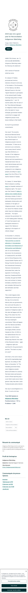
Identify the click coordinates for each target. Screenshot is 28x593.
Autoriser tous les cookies (14, 590)
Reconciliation (9, 427)
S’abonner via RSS (7, 484)
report (7, 186)
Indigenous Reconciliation (11, 424)
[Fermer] (26, 571)
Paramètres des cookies (14, 581)
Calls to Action (9, 421)
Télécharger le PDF (7, 482)
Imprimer (5, 479)
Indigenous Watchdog (15, 45)
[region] (14, 581)
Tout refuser (14, 585)
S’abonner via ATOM (8, 486)
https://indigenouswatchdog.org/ (11, 467)
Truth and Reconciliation (11, 430)
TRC (16, 427)
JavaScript (5, 489)
